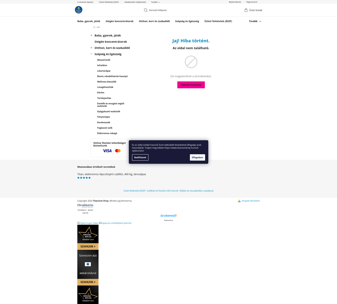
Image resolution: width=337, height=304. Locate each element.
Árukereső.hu (168, 220)
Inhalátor (102, 65)
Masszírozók (103, 59)
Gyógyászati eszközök (108, 111)
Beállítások (140, 157)
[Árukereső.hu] (169, 216)
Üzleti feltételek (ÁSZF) (109, 2)
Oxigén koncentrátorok (111, 41)
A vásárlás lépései (85, 2)
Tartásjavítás (104, 98)
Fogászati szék (104, 127)
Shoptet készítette (251, 200)
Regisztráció (251, 2)
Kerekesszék (103, 122)
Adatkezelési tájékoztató (135, 2)
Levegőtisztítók (105, 87)
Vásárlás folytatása (191, 84)
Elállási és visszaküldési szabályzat (197, 190)
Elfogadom (197, 157)
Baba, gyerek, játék (108, 35)
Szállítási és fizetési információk (162, 190)
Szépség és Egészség (108, 54)
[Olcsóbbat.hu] (85, 206)
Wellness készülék (106, 81)
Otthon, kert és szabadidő (112, 48)
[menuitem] (89, 21)
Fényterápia (103, 116)
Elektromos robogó (107, 133)
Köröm (100, 92)
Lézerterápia (103, 70)
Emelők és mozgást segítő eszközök (110, 104)
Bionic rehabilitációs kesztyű (112, 76)
